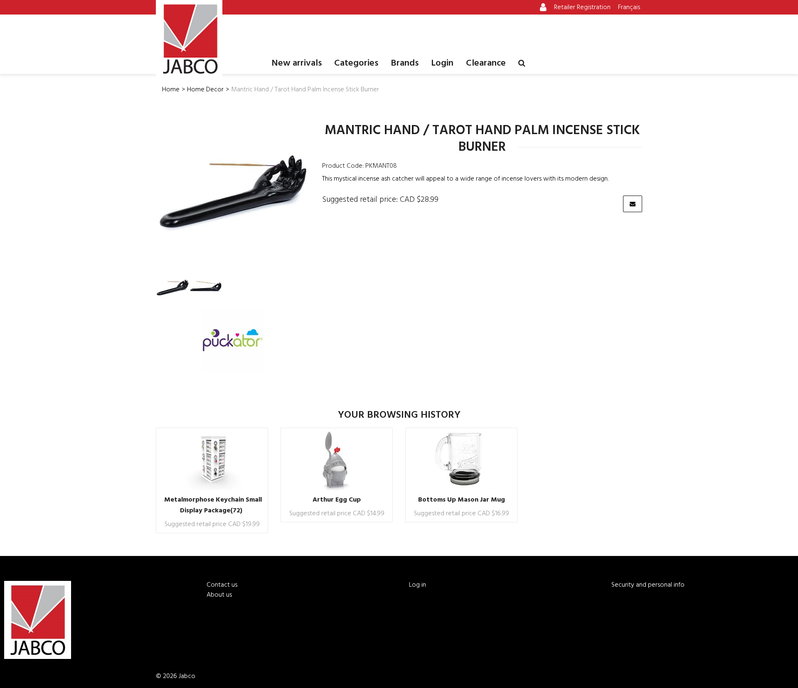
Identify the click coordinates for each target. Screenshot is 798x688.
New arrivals (296, 63)
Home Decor (205, 89)
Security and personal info (648, 585)
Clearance (486, 63)
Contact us (222, 585)
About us (219, 595)
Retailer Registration (582, 7)
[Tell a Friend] (632, 204)
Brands (405, 63)
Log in (417, 585)
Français (629, 7)
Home (171, 89)
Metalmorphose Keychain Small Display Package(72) (213, 505)
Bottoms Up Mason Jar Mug (461, 500)
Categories (356, 63)
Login (442, 63)
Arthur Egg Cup (337, 500)
